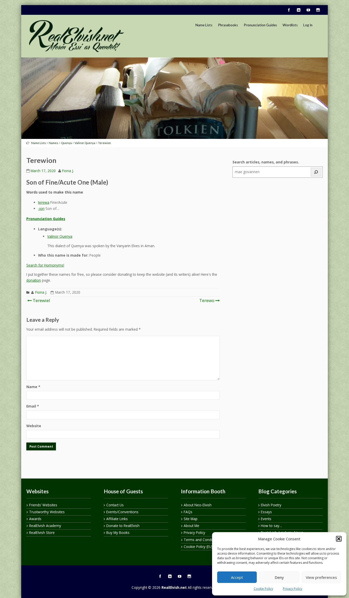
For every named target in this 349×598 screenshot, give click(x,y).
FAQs (188, 511)
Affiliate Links (117, 518)
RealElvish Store (42, 532)
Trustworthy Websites (47, 511)
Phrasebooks (228, 25)
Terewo (206, 300)
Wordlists (290, 25)
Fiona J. (68, 170)
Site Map (190, 518)
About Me (191, 525)
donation (33, 280)
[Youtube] (308, 10)
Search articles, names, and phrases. (265, 162)
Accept (237, 577)
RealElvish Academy (45, 525)
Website (33, 425)
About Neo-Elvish (198, 505)
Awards (35, 518)
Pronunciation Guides (260, 25)
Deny (279, 577)
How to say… (271, 525)
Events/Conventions (122, 511)
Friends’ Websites (43, 505)
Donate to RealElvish (122, 525)
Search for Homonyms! (45, 265)
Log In (307, 25)
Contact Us (115, 505)
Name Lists (203, 25)
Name (33, 386)
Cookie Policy (263, 589)
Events (266, 518)
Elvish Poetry (271, 505)
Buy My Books (118, 532)
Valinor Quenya (59, 236)
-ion (41, 208)
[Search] (316, 172)
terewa (43, 202)
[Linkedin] (298, 10)
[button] (338, 538)
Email (32, 406)
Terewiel (41, 300)
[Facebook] (289, 10)
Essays (266, 511)
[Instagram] (318, 10)
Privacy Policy (292, 589)
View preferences (321, 577)
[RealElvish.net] (76, 36)
